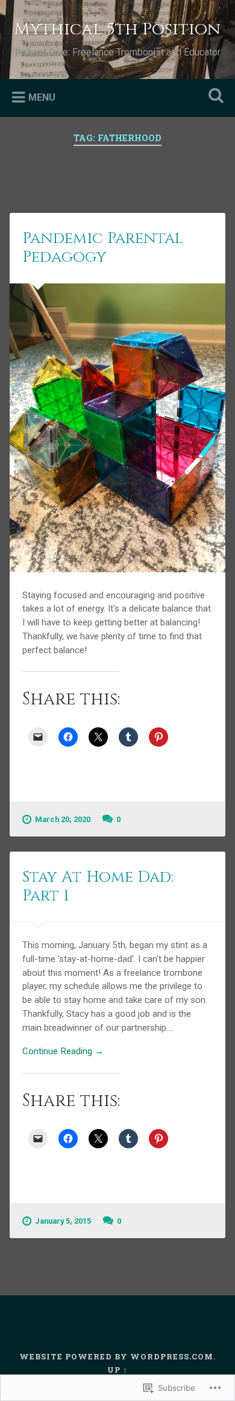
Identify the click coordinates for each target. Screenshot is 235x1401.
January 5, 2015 (63, 1220)
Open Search (214, 97)
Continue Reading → (63, 1051)
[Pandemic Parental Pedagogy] (118, 427)
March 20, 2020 (62, 819)
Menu (41, 97)
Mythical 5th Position (117, 29)
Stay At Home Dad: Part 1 (98, 886)
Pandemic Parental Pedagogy (102, 248)
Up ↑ (117, 1369)
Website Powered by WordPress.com (116, 1356)
